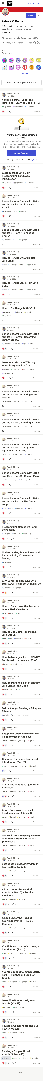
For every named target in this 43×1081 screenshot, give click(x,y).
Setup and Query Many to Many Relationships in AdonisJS (20, 735)
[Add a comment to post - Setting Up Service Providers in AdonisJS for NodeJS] (14, 876)
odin (24, 344)
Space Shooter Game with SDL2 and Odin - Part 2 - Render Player (21, 474)
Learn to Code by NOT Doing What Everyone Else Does (18, 364)
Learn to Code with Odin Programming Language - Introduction (16, 175)
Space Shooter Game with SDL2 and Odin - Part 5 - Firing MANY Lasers (20, 394)
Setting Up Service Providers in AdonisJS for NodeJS (20, 865)
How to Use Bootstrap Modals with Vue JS (19, 633)
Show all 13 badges (21, 73)
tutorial (22, 265)
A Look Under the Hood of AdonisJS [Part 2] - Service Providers (18, 892)
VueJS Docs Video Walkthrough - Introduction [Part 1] (21, 948)
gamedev (29, 107)
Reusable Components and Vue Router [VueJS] (20, 1027)
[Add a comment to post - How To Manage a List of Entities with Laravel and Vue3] (13, 694)
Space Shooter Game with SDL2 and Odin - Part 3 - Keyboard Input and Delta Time (20, 447)
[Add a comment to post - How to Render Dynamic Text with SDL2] (3, 269)
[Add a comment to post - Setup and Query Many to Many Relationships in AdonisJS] (13, 745)
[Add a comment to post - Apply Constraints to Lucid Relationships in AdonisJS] (13, 822)
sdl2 (15, 211)
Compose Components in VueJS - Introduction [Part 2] (21, 761)
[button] (4, 60)
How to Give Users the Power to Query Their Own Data (20, 608)
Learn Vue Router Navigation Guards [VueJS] (18, 1002)
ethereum (26, 715)
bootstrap (18, 639)
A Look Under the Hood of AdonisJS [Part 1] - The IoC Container (17, 920)
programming (28, 369)
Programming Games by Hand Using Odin (19, 528)
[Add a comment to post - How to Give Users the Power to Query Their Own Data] (13, 618)
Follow (31, 15)
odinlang (18, 312)
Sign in (33, 159)
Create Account (21, 153)
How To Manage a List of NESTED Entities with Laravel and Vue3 (21, 659)
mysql (31, 740)
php (4, 613)
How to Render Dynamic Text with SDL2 (19, 259)
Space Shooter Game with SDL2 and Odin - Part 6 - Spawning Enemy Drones (20, 336)
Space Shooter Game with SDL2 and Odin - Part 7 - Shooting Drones (20, 232)
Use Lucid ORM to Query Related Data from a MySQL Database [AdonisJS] (21, 838)
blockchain (15, 715)
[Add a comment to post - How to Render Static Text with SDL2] (10, 294)
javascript (21, 740)
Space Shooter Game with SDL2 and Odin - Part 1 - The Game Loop (20, 501)
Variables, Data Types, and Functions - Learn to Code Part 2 (21, 101)
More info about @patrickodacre (21, 82)
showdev (6, 1058)
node (4, 740)
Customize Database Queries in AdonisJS (20, 786)
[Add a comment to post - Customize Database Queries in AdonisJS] (14, 796)
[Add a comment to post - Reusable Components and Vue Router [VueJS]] (14, 1037)
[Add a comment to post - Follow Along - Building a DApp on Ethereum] (13, 720)
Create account (33, 3)
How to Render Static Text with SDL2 (20, 284)
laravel (11, 613)
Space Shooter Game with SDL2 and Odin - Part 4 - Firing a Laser (21, 421)
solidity (5, 715)
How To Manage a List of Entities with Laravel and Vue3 (21, 684)
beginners (6, 107)
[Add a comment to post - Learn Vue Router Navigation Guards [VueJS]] (14, 1012)
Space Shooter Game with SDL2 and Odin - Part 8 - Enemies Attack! (20, 204)
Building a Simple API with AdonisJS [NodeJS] (17, 1053)
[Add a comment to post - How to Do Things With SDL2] (3, 320)
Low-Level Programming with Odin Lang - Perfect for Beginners (21, 582)
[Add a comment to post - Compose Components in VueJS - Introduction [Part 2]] (11, 771)
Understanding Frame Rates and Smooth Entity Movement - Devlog (21, 555)
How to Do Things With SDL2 (18, 308)
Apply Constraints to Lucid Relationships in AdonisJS (17, 812)
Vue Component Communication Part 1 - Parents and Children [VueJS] (21, 974)
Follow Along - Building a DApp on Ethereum (21, 710)
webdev (6, 369)
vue (18, 613)
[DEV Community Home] (10, 3)
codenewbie (18, 107)
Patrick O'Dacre (13, 94)
